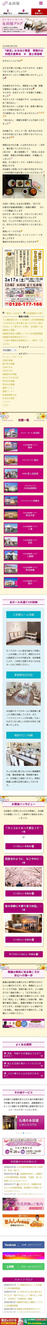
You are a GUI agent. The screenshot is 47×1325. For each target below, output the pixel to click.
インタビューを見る (22, 846)
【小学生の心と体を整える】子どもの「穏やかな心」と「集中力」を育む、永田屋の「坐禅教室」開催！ (23, 326)
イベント (7, 401)
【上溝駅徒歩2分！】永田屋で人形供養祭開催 (23, 319)
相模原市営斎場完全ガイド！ (16, 337)
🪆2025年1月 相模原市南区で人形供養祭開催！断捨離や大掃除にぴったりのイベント (23, 1187)
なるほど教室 (9, 398)
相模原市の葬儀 (10, 374)
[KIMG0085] (23, 176)
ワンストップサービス (13, 357)
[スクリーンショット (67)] (23, 249)
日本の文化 (8, 367)
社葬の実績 (8, 360)
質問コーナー (9, 387)
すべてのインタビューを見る (22, 954)
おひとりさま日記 (11, 377)
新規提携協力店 (10, 394)
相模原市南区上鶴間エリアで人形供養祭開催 (23, 333)
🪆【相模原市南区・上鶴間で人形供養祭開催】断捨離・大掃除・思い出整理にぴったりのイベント (23, 1177)
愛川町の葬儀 (9, 363)
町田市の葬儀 (9, 381)
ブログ (6, 405)
